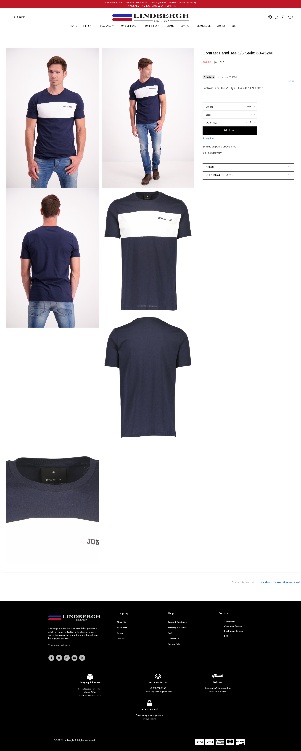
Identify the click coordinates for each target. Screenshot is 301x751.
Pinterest (288, 582)
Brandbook (204, 26)
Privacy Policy (175, 644)
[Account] (277, 17)
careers (120, 639)
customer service (233, 626)
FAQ (170, 633)
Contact (185, 26)
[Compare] (283, 17)
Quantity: (211, 122)
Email (297, 582)
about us (121, 622)
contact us (173, 639)
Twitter (277, 582)
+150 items (229, 621)
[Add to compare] (293, 81)
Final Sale (105, 26)
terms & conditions (177, 622)
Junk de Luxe (128, 26)
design (120, 633)
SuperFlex (151, 26)
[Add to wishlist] (289, 81)
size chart (122, 628)
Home (73, 26)
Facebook (266, 582)
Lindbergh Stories (233, 631)
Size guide (208, 138)
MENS (86, 26)
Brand (170, 26)
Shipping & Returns (177, 628)
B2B (234, 26)
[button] (210, 167)
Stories (221, 26)
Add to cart (230, 130)
